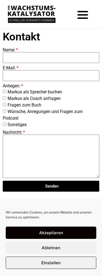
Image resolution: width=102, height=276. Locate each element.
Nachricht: (12, 132)
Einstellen (51, 262)
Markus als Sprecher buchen (35, 91)
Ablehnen (51, 247)
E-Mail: (9, 68)
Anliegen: (11, 86)
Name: (9, 50)
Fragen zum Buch (24, 105)
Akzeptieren (51, 232)
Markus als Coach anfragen (34, 98)
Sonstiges (17, 124)
